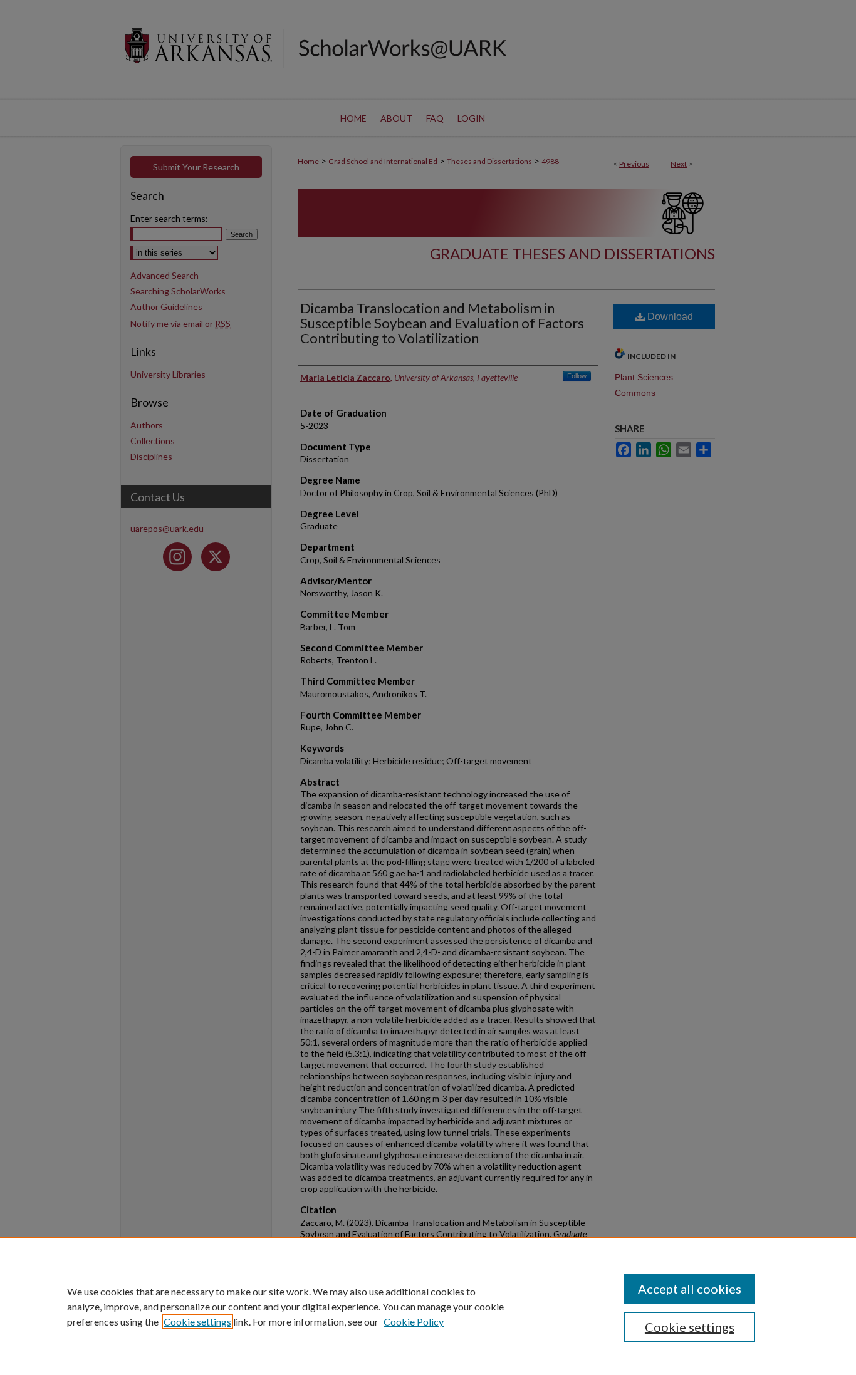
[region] (428, 1306)
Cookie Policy (414, 1321)
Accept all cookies (689, 1288)
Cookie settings (197, 1321)
